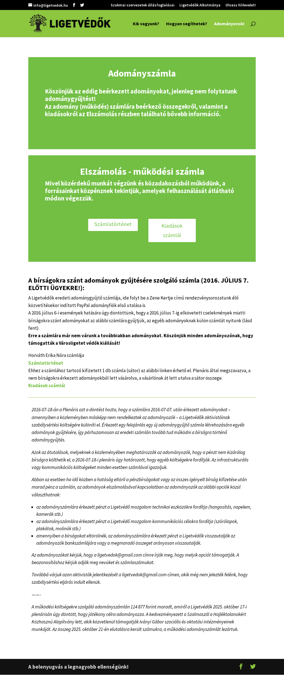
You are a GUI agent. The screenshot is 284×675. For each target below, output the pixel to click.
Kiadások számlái (171, 230)
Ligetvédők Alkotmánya (199, 5)
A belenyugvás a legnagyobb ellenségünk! (78, 666)
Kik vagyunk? (146, 24)
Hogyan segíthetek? (186, 24)
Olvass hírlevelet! (240, 5)
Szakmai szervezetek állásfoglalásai (142, 5)
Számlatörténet (113, 223)
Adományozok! (229, 24)
